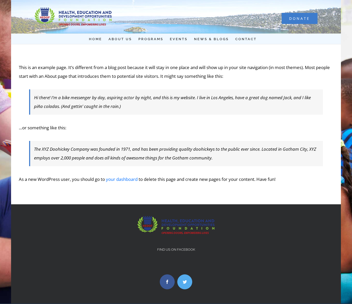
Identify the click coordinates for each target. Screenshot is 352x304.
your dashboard (122, 179)
